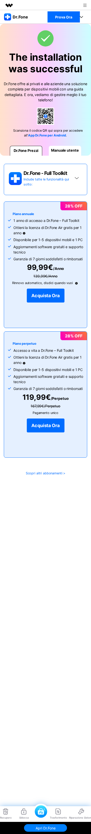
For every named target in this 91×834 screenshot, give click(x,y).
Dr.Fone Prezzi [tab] (26, 150)
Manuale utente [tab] (65, 150)
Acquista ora (45, 295)
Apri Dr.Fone (46, 828)
